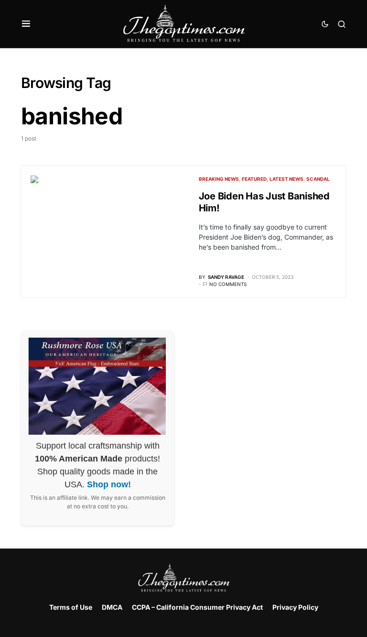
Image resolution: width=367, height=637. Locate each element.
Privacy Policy (295, 607)
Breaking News (219, 179)
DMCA (112, 607)
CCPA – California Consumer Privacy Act (197, 607)
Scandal (318, 179)
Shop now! (109, 484)
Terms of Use (70, 607)
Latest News (286, 179)
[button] (26, 24)
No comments (228, 284)
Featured (254, 179)
